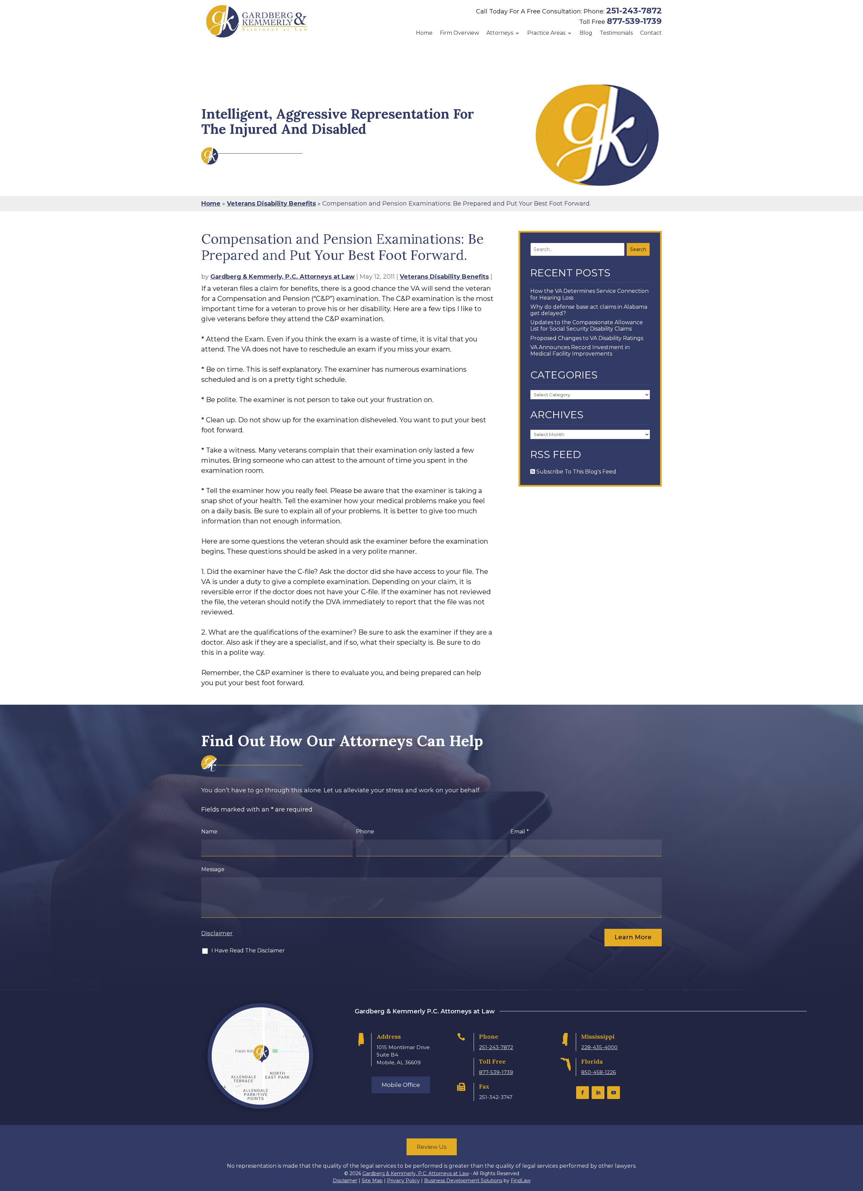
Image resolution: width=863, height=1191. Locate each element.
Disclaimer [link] (345, 1181)
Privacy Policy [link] (403, 1181)
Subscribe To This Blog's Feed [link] (575, 471)
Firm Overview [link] (459, 33)
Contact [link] (651, 33)
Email (519, 831)
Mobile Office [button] (401, 1084)
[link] (257, 21)
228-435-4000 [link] (599, 1047)
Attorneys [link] (499, 33)
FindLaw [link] (521, 1181)
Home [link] (424, 33)
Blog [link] (585, 33)
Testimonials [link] (616, 33)
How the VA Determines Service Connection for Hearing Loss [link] (589, 294)
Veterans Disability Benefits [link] (444, 276)
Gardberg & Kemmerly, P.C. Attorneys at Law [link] (282, 276)
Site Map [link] (372, 1181)
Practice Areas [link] (546, 33)
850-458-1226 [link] (598, 1072)
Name (209, 831)
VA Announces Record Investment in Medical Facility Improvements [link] (580, 350)
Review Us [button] (432, 1146)
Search (638, 249)
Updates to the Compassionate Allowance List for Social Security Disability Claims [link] (586, 325)
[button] (582, 1092)
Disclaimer (217, 933)
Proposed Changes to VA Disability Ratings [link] (586, 338)
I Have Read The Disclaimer (248, 950)
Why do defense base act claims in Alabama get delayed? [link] (588, 310)
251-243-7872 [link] (634, 11)
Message (213, 869)
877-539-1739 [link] (634, 21)
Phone (365, 831)
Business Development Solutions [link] (463, 1181)
